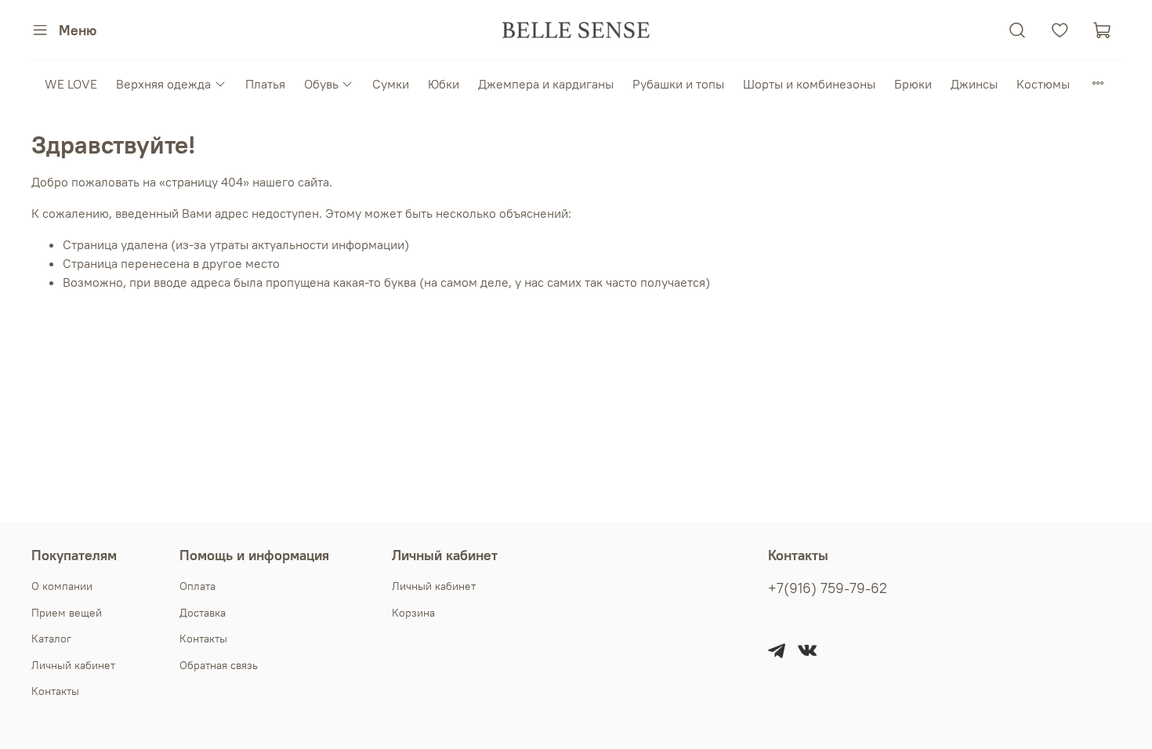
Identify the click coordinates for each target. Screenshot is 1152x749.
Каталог (51, 638)
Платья (265, 84)
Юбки (443, 84)
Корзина (413, 613)
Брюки (913, 84)
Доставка (202, 613)
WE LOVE (71, 84)
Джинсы (974, 84)
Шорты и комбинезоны (809, 84)
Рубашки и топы (678, 84)
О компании (61, 586)
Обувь (321, 84)
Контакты (55, 691)
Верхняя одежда (163, 84)
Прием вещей (66, 613)
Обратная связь (218, 665)
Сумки (390, 84)
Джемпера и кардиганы (546, 84)
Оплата (197, 586)
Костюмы (1043, 84)
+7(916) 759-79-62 (827, 588)
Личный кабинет (73, 665)
